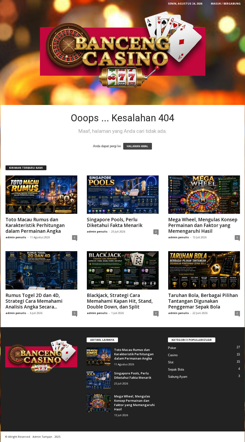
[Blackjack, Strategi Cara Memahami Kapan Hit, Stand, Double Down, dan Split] (123, 270)
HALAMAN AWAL (137, 146)
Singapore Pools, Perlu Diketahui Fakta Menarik (114, 222)
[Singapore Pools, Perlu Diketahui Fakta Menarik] (123, 194)
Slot (170, 362)
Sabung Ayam (177, 376)
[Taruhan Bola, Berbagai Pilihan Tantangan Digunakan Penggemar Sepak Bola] (204, 270)
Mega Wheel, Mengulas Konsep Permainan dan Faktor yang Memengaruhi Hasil (202, 225)
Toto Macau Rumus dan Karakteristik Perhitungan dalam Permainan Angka (35, 225)
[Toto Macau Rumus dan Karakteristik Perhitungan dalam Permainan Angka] (41, 194)
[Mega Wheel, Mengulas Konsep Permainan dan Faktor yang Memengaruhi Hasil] (204, 194)
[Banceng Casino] (122, 50)
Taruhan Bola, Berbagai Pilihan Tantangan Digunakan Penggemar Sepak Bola (203, 301)
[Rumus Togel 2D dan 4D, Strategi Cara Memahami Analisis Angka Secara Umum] (41, 270)
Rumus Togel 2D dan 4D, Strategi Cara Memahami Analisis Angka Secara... (34, 301)
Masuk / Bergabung (226, 3)
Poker (172, 348)
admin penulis (16, 237)
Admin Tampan (42, 436)
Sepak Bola (176, 369)
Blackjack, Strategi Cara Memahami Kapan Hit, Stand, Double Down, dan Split (120, 301)
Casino (173, 355)
